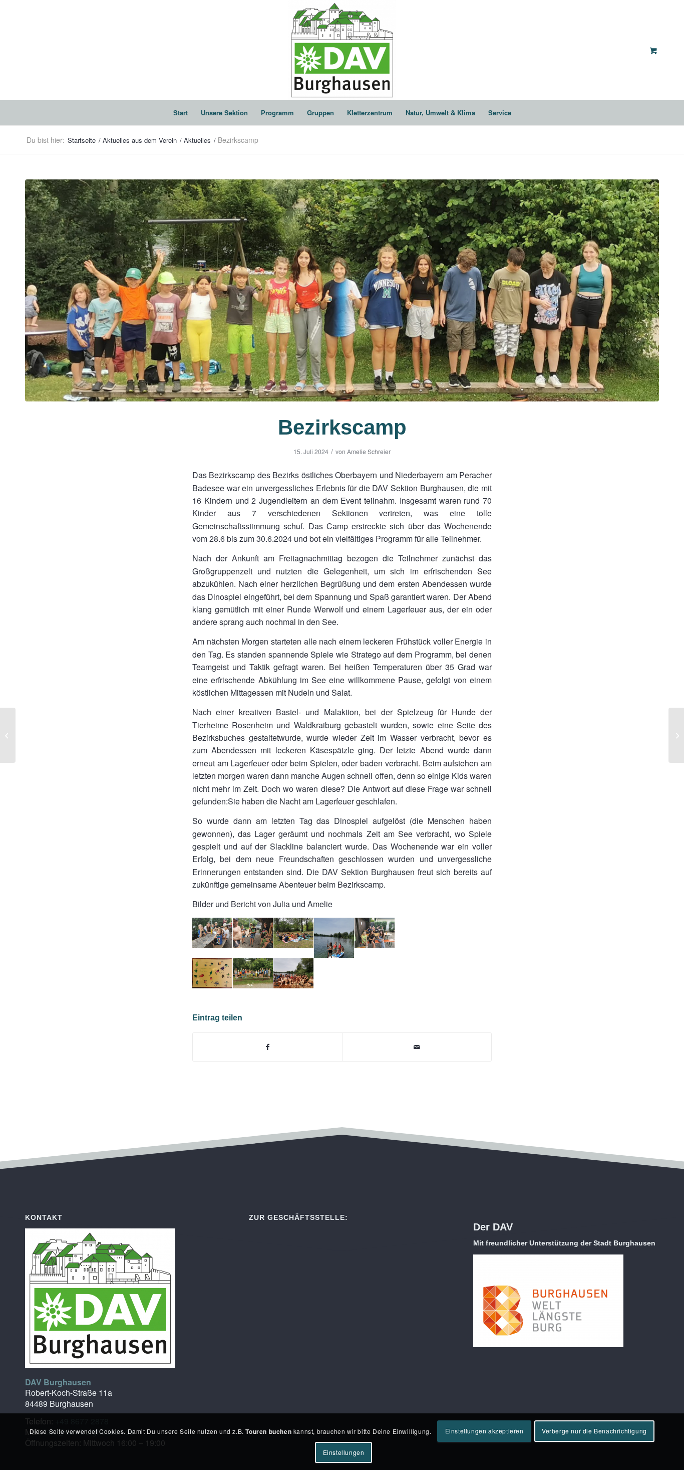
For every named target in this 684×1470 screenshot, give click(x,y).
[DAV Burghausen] (342, 50)
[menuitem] (180, 112)
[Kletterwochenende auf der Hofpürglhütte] (8, 735)
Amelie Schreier (369, 451)
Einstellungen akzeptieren (484, 1430)
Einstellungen (344, 1452)
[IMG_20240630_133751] (342, 290)
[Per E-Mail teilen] (417, 1047)
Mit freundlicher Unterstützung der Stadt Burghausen (564, 1243)
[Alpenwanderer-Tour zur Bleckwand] (676, 735)
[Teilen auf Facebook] (267, 1047)
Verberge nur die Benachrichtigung (594, 1430)
